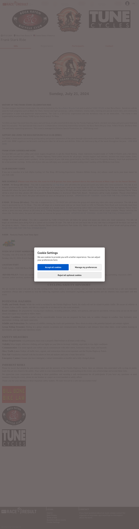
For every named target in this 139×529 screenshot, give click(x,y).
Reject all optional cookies (69, 275)
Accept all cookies (53, 267)
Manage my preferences (86, 267)
